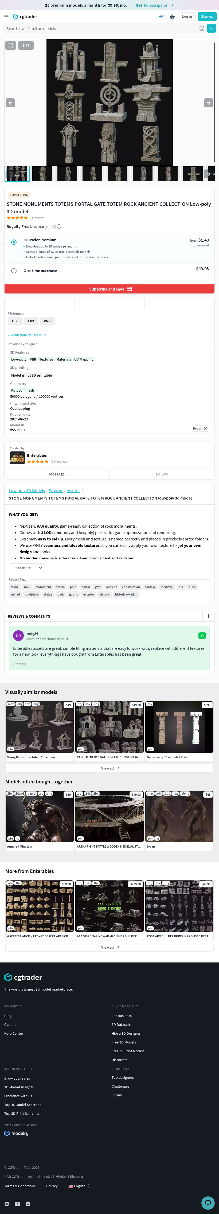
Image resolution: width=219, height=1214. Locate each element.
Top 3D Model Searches (22, 1104)
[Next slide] (208, 102)
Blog (7, 1015)
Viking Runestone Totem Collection (31, 757)
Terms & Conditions (20, 1186)
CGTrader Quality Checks (24, 335)
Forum (117, 1095)
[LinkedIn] (7, 1203)
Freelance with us (18, 1095)
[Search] (211, 28)
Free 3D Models (124, 1042)
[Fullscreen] (10, 45)
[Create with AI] (161, 16)
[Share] (179, 303)
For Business (122, 1015)
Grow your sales (17, 1078)
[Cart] (172, 16)
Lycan (151, 846)
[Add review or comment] (208, 616)
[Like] (40, 303)
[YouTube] (18, 1203)
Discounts (119, 1059)
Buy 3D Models (123, 1006)
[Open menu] (6, 16)
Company (11, 1006)
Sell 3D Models (16, 1069)
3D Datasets (121, 1024)
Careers (10, 1024)
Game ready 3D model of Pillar (167, 757)
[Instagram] (29, 1204)
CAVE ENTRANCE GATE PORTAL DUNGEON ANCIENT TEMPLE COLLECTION (126, 757)
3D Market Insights (19, 1087)
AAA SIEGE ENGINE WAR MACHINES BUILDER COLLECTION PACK (120, 936)
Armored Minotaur (19, 846)
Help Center (13, 1033)
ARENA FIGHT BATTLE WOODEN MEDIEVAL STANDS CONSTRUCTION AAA (126, 846)
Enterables (37, 455)
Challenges (120, 1086)
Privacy (52, 1186)
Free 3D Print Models (128, 1051)
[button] (202, 28)
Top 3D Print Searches (21, 1113)
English (76, 1186)
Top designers (123, 1077)
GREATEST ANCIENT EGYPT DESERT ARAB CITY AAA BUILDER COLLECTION (57, 936)
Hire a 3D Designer (126, 1033)
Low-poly (18, 359)
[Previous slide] (10, 102)
